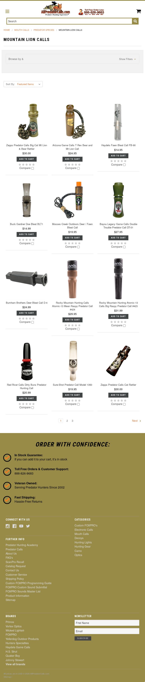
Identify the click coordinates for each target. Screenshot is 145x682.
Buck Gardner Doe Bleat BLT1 (26, 224)
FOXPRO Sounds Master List (23, 591)
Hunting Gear (83, 546)
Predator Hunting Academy (22, 545)
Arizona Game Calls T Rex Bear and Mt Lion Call (72, 146)
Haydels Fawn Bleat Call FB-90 (118, 145)
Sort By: (10, 84)
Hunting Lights (83, 542)
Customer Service (16, 574)
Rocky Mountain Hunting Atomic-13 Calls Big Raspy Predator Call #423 (118, 304)
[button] (73, 59)
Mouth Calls (21, 29)
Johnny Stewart (15, 660)
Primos (10, 622)
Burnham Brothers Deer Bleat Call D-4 (26, 302)
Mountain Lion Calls (70, 29)
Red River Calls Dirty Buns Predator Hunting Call (26, 386)
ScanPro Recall (15, 562)
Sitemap (10, 600)
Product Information (17, 596)
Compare (25, 168)
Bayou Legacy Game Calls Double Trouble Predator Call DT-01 (118, 225)
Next (135, 420)
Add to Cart (26, 159)
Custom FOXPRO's (86, 525)
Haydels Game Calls (18, 647)
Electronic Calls (84, 529)
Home (7, 29)
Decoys (79, 538)
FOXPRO (11, 634)
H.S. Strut (11, 651)
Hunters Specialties (17, 643)
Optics (78, 555)
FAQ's (9, 557)
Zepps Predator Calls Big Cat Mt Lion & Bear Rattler (26, 146)
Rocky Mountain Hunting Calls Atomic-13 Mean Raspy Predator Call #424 (72, 306)
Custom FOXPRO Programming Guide (29, 583)
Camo (78, 551)
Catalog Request (16, 566)
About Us (11, 553)
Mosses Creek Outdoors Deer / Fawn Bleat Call (72, 225)
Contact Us (12, 570)
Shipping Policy (15, 579)
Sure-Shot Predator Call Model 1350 (72, 384)
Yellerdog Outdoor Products (22, 639)
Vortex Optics (14, 626)
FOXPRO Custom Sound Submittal (26, 587)
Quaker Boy (13, 655)
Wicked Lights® (15, 630)
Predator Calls (14, 549)
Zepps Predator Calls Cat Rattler (118, 384)
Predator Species (44, 29)
